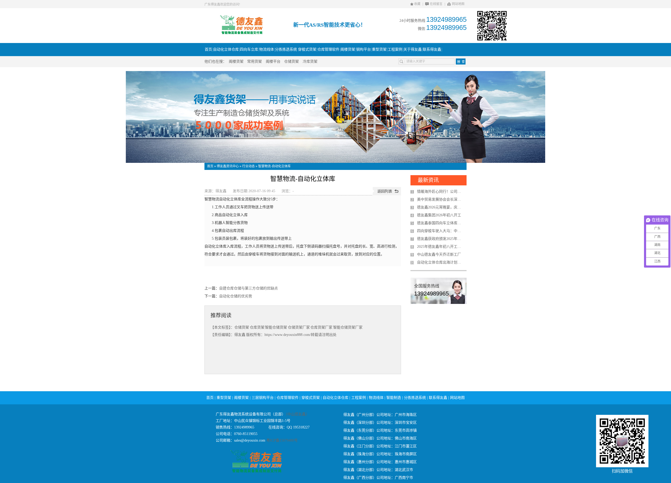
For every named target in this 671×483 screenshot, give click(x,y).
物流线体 (376, 398)
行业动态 (248, 166)
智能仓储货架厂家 (347, 327)
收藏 (417, 4)
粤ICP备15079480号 (281, 440)
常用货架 (254, 61)
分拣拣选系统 (415, 398)
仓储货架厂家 (299, 327)
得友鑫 (220, 191)
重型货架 (224, 398)
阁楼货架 (236, 61)
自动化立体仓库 (335, 398)
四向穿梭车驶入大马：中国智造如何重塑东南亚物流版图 (440, 231)
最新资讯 (428, 180)
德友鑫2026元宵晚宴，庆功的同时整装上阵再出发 (440, 207)
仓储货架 (291, 61)
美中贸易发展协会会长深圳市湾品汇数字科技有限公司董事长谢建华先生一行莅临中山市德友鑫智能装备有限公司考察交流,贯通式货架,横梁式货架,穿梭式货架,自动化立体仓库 (440, 199)
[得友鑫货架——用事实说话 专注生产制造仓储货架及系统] (335, 117)
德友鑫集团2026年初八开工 (439, 215)
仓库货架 (257, 327)
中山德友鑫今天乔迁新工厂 (439, 254)
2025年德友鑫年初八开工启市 (440, 247)
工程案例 (358, 398)
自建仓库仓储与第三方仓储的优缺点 (248, 288)
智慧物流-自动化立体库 (274, 166)
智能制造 (393, 398)
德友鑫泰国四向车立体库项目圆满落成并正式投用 (440, 223)
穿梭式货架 (310, 398)
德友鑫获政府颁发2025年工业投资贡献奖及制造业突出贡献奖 (440, 239)
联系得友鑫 (438, 398)
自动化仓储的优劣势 (235, 296)
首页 (210, 166)
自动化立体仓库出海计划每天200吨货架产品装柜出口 (440, 262)
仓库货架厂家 (321, 327)
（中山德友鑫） (297, 414)
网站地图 (458, 4)
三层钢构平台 (263, 398)
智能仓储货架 (276, 327)
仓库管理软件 (288, 398)
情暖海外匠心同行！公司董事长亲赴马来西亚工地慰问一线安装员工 (440, 192)
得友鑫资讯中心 (228, 166)
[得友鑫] (241, 33)
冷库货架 (310, 61)
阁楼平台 (273, 61)
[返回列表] (387, 191)
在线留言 (436, 4)
